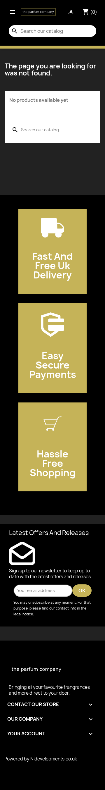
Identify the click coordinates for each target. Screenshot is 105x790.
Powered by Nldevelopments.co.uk (40, 759)
